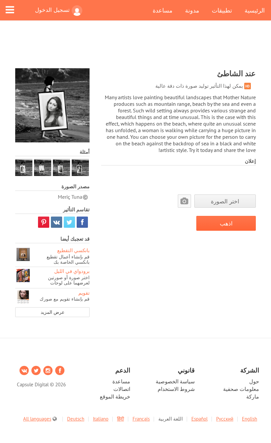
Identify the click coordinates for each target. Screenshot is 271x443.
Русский (224, 419)
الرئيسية (255, 10)
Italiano (100, 419)
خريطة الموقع (115, 396)
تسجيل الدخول (52, 10)
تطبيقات (222, 10)
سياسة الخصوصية (175, 381)
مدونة (192, 10)
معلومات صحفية (241, 389)
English (249, 419)
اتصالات (121, 389)
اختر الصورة (225, 201)
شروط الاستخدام (176, 389)
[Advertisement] (135, 48)
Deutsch (75, 419)
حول (254, 381)
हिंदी (120, 419)
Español (199, 419)
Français (141, 419)
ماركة (252, 396)
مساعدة (163, 10)
